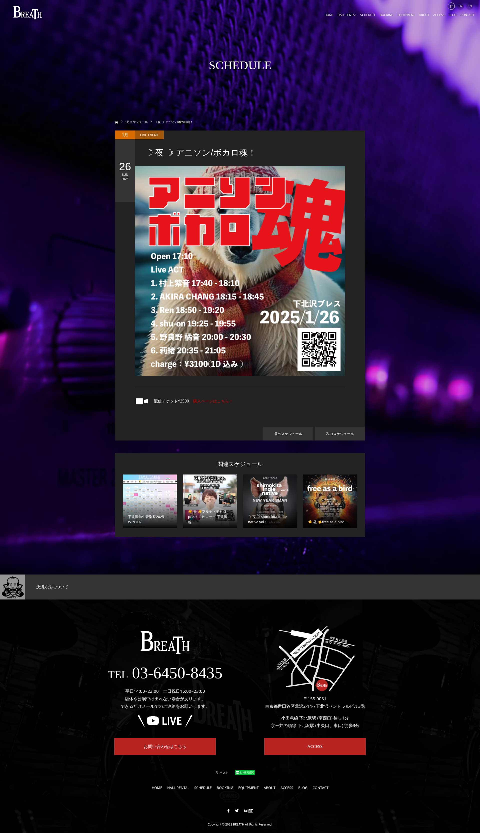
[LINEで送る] (245, 772)
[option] (80, 587)
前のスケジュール (288, 433)
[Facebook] (228, 810)
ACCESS (438, 15)
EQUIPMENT (406, 15)
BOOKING (387, 15)
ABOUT (424, 15)
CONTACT (467, 15)
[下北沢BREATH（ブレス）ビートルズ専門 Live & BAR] (27, 12)
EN (460, 6)
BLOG (452, 15)
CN (470, 6)
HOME (329, 15)
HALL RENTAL (347, 15)
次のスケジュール (340, 433)
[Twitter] (237, 810)
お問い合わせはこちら (165, 746)
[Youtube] (248, 810)
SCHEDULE (368, 15)
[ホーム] (116, 122)
